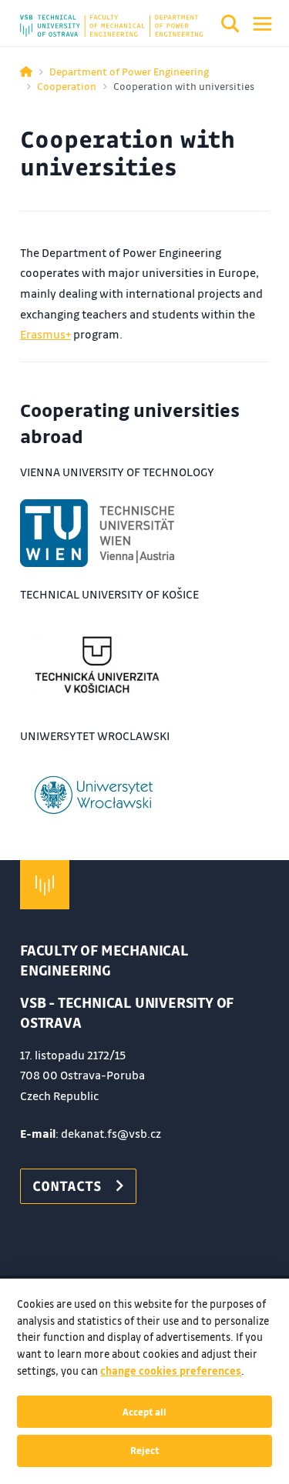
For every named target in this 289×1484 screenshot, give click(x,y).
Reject (145, 1450)
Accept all (144, 1412)
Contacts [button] (67, 1185)
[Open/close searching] (230, 26)
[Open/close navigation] (262, 24)
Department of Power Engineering (129, 71)
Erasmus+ (45, 334)
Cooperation (66, 85)
